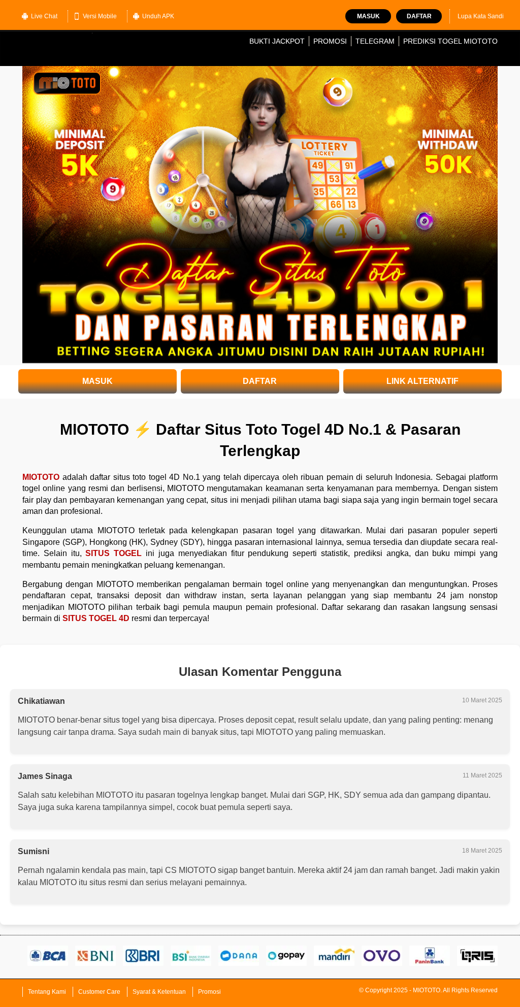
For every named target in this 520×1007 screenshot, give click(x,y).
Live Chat (44, 16)
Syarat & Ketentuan (159, 991)
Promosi (330, 41)
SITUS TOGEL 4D (95, 618)
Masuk (368, 16)
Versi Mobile (100, 16)
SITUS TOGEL (113, 553)
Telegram (375, 41)
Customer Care (99, 991)
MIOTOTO (40, 477)
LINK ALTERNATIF (422, 381)
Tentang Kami (47, 991)
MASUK (97, 381)
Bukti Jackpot (277, 41)
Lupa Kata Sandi (481, 16)
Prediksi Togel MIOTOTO (450, 41)
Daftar (419, 16)
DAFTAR (260, 381)
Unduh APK (158, 16)
